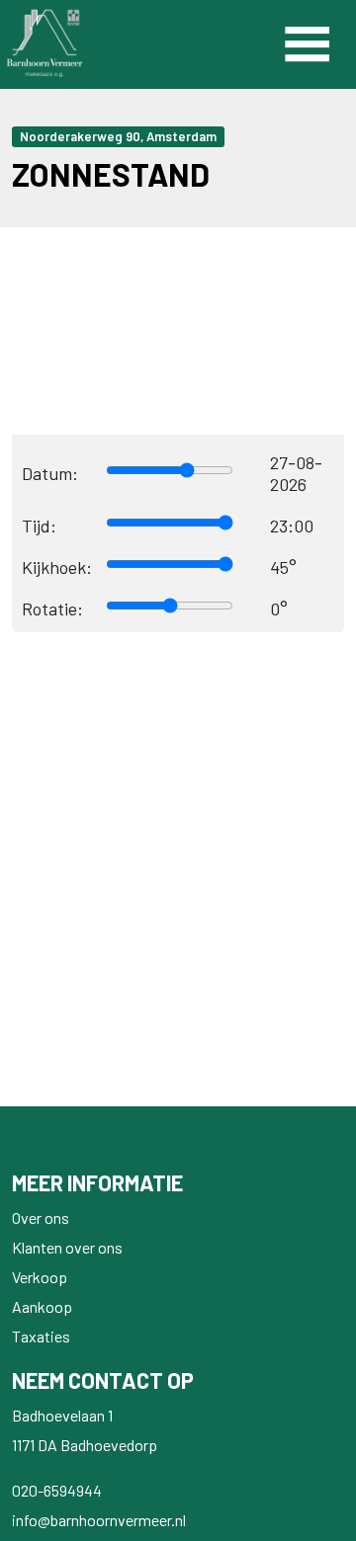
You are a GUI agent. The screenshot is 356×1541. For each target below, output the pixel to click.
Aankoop (42, 1306)
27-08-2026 (296, 473)
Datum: (50, 473)
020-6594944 (57, 1490)
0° (279, 608)
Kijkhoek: (57, 567)
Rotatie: (52, 608)
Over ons (40, 1217)
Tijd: (39, 525)
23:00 (291, 525)
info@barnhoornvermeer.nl (99, 1519)
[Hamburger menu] (306, 44)
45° (283, 567)
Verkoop (39, 1276)
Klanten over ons (67, 1247)
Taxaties (41, 1336)
